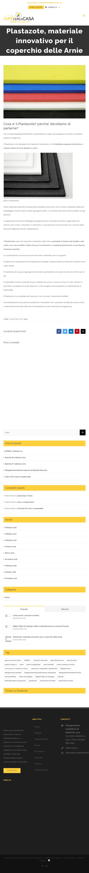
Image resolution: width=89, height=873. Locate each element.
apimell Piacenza (57, 660)
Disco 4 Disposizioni (26, 502)
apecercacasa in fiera (13, 660)
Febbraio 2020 (11, 540)
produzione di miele (47, 681)
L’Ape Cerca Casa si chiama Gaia (18, 477)
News (26, 319)
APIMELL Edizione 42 (13, 451)
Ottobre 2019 (10, 547)
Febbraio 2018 (10, 566)
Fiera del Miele (10, 677)
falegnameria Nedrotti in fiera (70, 672)
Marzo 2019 (9, 553)
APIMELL (27, 660)
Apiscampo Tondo (25, 496)
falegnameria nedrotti (13, 672)
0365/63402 (71, 748)
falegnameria (65, 668)
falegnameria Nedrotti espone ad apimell (40, 672)
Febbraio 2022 (10, 534)
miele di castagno (26, 677)
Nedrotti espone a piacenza (15, 681)
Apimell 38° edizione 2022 (15, 457)
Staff (6, 319)
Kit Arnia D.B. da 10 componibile (30, 508)
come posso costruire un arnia (16, 668)
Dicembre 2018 (11, 559)
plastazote (33, 681)
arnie (22, 664)
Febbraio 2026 (11, 528)
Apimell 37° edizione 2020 (15, 464)
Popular (24, 609)
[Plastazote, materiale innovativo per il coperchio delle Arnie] (8, 638)
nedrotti (60, 677)
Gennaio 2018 (10, 572)
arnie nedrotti (48, 664)
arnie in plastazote (33, 664)
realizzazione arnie (65, 681)
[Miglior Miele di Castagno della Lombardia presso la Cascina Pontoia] (8, 627)
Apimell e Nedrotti (40, 660)
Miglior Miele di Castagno (45, 677)
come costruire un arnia (65, 664)
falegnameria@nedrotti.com (50, 3)
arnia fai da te (72, 660)
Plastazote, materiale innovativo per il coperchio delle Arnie (37, 637)
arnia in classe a (11, 664)
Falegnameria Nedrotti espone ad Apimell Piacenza (26, 470)
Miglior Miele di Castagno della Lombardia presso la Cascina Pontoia (41, 626)
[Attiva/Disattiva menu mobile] (84, 15)
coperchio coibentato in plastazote (44, 668)
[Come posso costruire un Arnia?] (8, 616)
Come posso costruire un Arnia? (26, 615)
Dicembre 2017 (11, 578)
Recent (65, 609)
